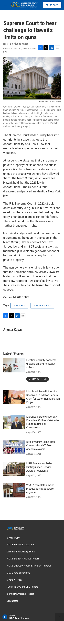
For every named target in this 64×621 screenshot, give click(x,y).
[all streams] (59, 617)
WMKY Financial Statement (21, 544)
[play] (5, 617)
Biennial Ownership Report (20, 594)
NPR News (19, 305)
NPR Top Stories (42, 305)
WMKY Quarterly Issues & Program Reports (29, 566)
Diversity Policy (14, 580)
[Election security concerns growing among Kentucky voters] (14, 365)
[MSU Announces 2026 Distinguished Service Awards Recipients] (14, 469)
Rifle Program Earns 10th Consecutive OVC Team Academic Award (40, 445)
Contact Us (12, 601)
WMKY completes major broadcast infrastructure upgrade (40, 489)
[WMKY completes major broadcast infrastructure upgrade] (14, 490)
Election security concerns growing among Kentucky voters (41, 364)
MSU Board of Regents (18, 573)
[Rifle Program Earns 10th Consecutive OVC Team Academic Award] (14, 447)
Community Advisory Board (21, 551)
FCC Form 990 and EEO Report (22, 587)
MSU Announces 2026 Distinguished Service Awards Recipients (39, 467)
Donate (53, 4)
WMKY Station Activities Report (23, 559)
